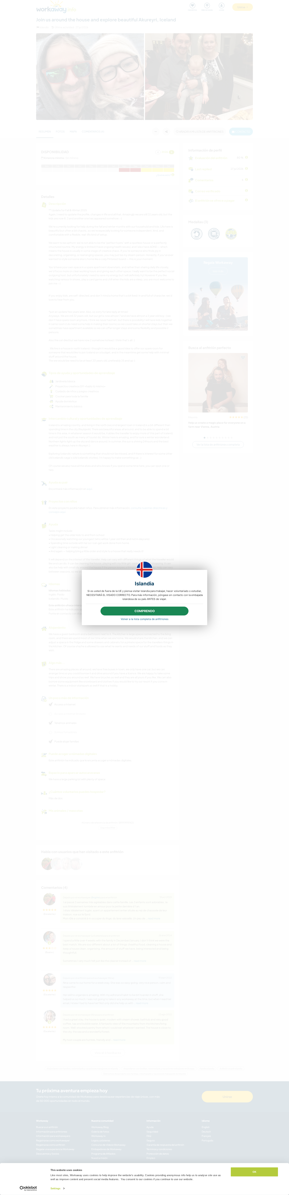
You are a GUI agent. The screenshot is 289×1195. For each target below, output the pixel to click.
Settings (55, 1188)
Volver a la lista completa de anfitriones (144, 619)
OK (254, 1171)
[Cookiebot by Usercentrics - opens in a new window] (28, 1188)
